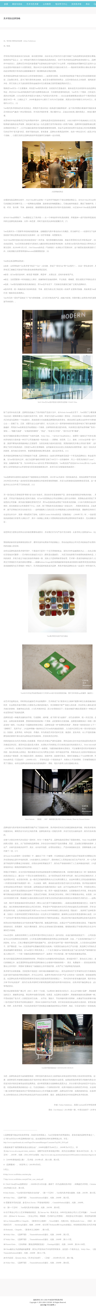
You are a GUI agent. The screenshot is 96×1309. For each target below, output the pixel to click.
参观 (6, 4)
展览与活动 (17, 4)
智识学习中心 (61, 4)
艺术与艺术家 (33, 4)
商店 (88, 4)
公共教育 (47, 4)
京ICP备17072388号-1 (48, 1305)
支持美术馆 (76, 4)
